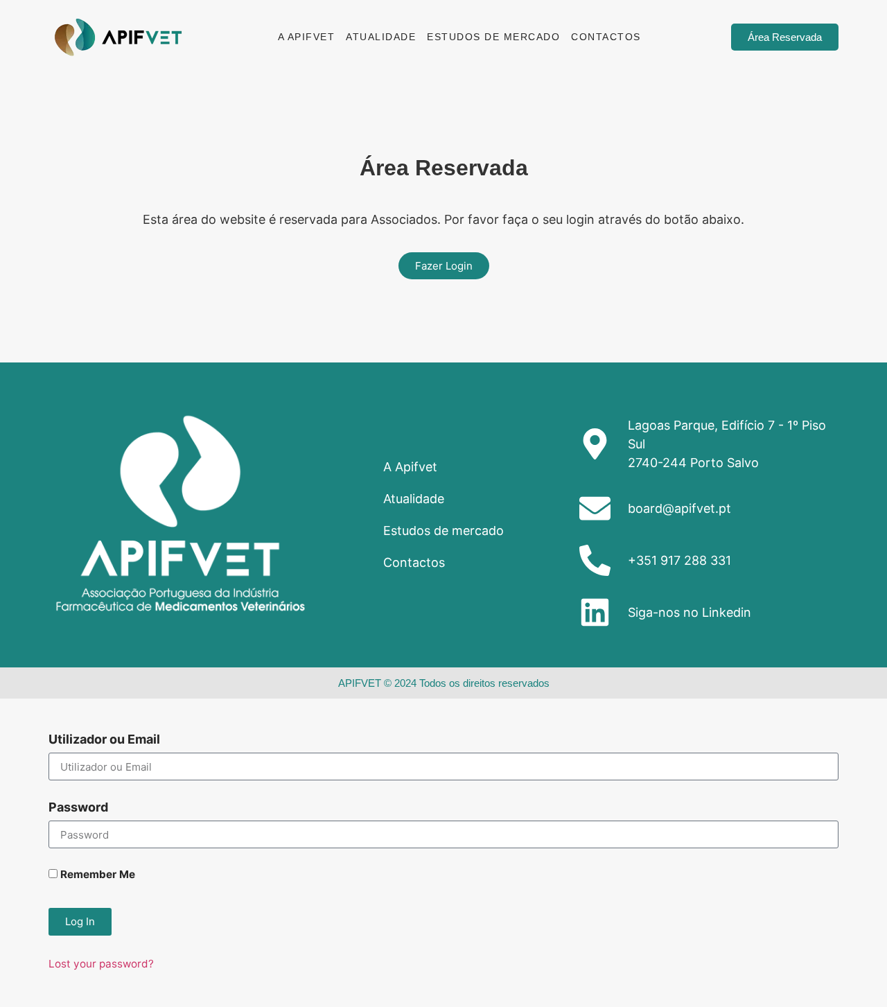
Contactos (606, 36)
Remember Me (96, 875)
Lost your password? (101, 963)
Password (78, 807)
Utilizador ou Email (104, 739)
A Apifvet (306, 36)
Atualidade (381, 36)
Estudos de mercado (493, 36)
